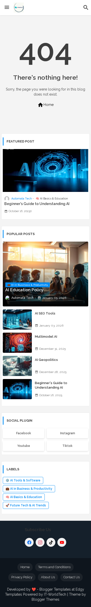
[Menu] (7, 7)
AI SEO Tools (45, 313)
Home (45, 105)
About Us (48, 577)
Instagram (67, 433)
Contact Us (71, 577)
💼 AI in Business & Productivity (29, 488)
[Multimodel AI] (17, 343)
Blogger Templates (55, 589)
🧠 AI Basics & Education (24, 497)
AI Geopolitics (46, 360)
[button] (86, 8)
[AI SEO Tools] (17, 319)
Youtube (23, 446)
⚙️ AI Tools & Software (23, 480)
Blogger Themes (45, 599)
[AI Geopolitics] (17, 366)
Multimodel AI (46, 336)
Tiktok (67, 446)
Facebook (23, 433)
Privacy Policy (21, 577)
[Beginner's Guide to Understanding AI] (17, 389)
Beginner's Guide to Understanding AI (37, 204)
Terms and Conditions (54, 567)
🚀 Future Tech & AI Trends (26, 505)
